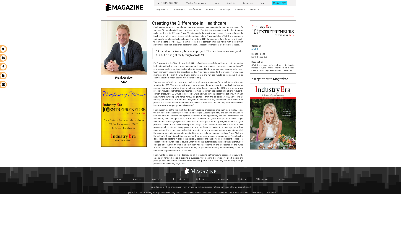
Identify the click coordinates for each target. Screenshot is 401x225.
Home (216, 3)
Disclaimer (272, 192)
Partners (209, 9)
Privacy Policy (257, 192)
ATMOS (254, 49)
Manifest (239, 9)
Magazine (160, 9)
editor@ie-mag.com (197, 3)
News (262, 3)
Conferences (195, 9)
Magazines (223, 179)
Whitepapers (262, 179)
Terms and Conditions (238, 192)
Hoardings (225, 9)
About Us (231, 3)
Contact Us (247, 3)
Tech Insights (179, 9)
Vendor (253, 9)
